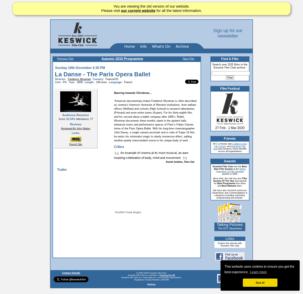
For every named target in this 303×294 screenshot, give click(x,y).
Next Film (188, 58)
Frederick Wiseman (79, 79)
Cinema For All (167, 275)
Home (129, 46)
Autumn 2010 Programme (122, 59)
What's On (161, 46)
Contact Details (71, 273)
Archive (182, 46)
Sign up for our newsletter (227, 33)
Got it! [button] (260, 282)
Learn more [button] (258, 272)
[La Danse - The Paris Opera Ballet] (76, 101)
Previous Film (65, 58)
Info (143, 46)
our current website (138, 11)
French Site (75, 144)
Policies (151, 284)
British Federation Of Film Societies (231, 170)
